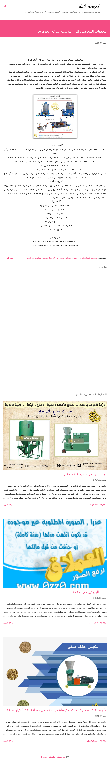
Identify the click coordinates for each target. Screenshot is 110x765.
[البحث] (5, 5)
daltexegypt (89, 6)
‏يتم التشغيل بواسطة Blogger (53, 757)
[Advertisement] (55, 364)
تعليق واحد (93, 622)
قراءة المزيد (8, 504)
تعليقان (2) (93, 504)
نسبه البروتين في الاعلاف (89, 592)
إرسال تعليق (92, 740)
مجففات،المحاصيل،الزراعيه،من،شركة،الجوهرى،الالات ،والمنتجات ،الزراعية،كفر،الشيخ (62, 258)
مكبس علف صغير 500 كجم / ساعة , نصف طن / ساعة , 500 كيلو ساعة (57, 710)
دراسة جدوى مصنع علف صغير (85, 474)
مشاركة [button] (10, 258)
